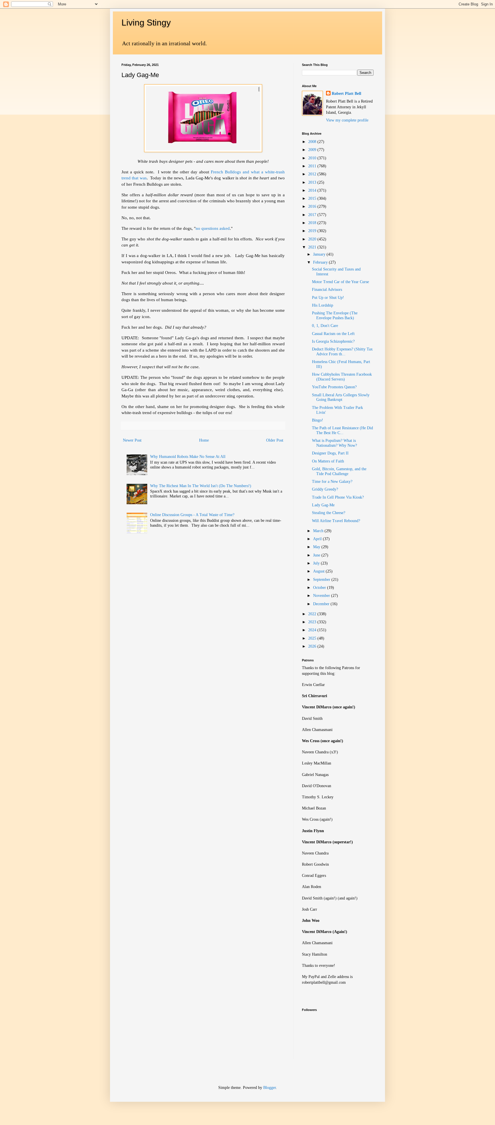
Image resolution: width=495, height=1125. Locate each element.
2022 (312, 614)
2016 (312, 206)
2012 (312, 174)
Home (204, 440)
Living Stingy (146, 22)
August (319, 571)
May (317, 547)
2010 (312, 158)
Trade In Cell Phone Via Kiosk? (338, 497)
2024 (312, 630)
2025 (312, 638)
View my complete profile (347, 120)
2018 (312, 223)
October (320, 587)
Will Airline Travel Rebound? (336, 521)
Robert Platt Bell (346, 93)
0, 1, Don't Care (325, 326)
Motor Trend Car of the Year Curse (340, 282)
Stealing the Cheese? (328, 513)
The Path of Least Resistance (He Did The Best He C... (342, 430)
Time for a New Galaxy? (332, 481)
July (317, 563)
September (322, 579)
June (317, 555)
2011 (312, 166)
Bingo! (317, 420)
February (321, 262)
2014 (312, 190)
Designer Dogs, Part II (330, 453)
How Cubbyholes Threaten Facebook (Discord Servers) (342, 376)
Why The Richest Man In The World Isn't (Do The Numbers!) (200, 486)
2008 (312, 142)
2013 (312, 182)
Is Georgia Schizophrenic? (333, 341)
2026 (312, 646)
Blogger (269, 1087)
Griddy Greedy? (325, 489)
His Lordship (322, 305)
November (322, 595)
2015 (312, 198)
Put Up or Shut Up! (328, 297)
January (320, 254)
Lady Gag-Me (323, 505)
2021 (312, 247)
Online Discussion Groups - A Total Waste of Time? (192, 515)
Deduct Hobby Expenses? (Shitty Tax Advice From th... (342, 351)
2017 (312, 215)
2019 (312, 231)
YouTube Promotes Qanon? (334, 387)
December (322, 604)
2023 (312, 622)
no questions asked (213, 228)
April (318, 539)
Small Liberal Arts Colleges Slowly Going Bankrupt (341, 397)
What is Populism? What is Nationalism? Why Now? (334, 443)
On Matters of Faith (328, 461)
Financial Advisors (327, 289)
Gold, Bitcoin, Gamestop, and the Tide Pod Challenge (339, 471)
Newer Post (132, 440)
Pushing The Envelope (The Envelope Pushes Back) (335, 315)
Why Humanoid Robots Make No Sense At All (187, 456)
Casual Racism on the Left (333, 334)
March (319, 531)
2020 (312, 239)
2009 (312, 150)
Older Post (274, 440)
